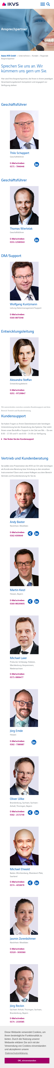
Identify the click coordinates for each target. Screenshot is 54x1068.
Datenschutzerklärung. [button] (16, 1053)
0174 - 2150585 (17, 1021)
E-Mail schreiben (17, 163)
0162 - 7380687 (17, 744)
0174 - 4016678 (17, 885)
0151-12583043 (17, 242)
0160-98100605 (17, 603)
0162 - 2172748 (17, 814)
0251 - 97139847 (17, 393)
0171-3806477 (16, 677)
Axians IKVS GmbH (8, 55)
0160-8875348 (16, 317)
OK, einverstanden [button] (27, 1060)
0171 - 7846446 (17, 166)
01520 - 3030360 (17, 952)
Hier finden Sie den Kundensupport (19, 438)
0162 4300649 (16, 535)
